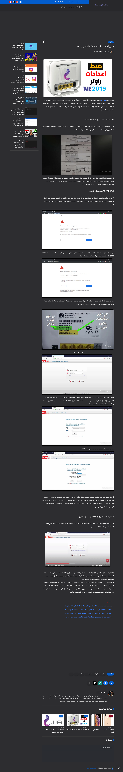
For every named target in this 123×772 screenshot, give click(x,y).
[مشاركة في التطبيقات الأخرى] (89, 683)
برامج (70, 7)
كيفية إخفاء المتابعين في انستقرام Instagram (17, 80)
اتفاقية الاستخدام (69, 2)
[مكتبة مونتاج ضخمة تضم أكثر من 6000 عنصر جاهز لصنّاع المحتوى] (31, 122)
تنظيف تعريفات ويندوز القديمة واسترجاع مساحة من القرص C (18, 134)
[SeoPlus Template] (113, 768)
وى (76, 674)
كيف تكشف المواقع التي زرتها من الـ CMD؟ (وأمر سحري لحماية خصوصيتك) (17, 112)
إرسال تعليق (106, 747)
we (71, 674)
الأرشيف (53, 2)
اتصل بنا (60, 2)
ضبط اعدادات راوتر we (92, 674)
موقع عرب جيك (102, 5)
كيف (82, 674)
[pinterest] (10, 2)
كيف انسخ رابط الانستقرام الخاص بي (18, 69)
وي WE (103, 100)
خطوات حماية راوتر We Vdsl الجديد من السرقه (55, 731)
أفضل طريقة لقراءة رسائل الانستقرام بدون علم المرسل (18, 91)
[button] (105, 683)
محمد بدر (106, 51)
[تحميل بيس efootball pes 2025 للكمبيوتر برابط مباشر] (31, 57)
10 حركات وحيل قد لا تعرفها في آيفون (103, 731)
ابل (62, 7)
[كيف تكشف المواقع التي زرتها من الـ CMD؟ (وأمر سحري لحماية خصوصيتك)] (31, 111)
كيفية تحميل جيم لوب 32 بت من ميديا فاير (18, 48)
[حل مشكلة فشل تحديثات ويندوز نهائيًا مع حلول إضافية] (31, 144)
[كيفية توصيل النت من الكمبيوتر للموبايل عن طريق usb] (31, 100)
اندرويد (75, 7)
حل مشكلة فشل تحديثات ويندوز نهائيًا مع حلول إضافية (18, 145)
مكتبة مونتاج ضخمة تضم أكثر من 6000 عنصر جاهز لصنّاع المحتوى (18, 123)
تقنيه (111, 42)
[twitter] (14, 2)
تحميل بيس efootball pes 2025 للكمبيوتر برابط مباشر (18, 58)
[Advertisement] (61, 26)
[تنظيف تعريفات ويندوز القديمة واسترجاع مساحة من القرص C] (31, 133)
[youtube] (17, 2)
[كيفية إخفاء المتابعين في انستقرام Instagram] (31, 79)
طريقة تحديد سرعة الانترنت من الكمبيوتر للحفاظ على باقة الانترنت (88, 606)
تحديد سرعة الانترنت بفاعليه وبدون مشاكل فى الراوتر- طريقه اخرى (88, 610)
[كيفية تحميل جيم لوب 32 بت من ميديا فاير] (31, 46)
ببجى (65, 7)
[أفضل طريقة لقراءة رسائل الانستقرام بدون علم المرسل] (31, 89)
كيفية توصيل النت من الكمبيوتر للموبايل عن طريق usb (18, 102)
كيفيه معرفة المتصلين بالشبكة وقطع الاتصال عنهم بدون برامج (88, 617)
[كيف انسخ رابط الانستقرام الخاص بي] (31, 68)
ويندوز (81, 7)
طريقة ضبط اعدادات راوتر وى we (78, 730)
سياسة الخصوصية (82, 2)
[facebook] (20, 2)
